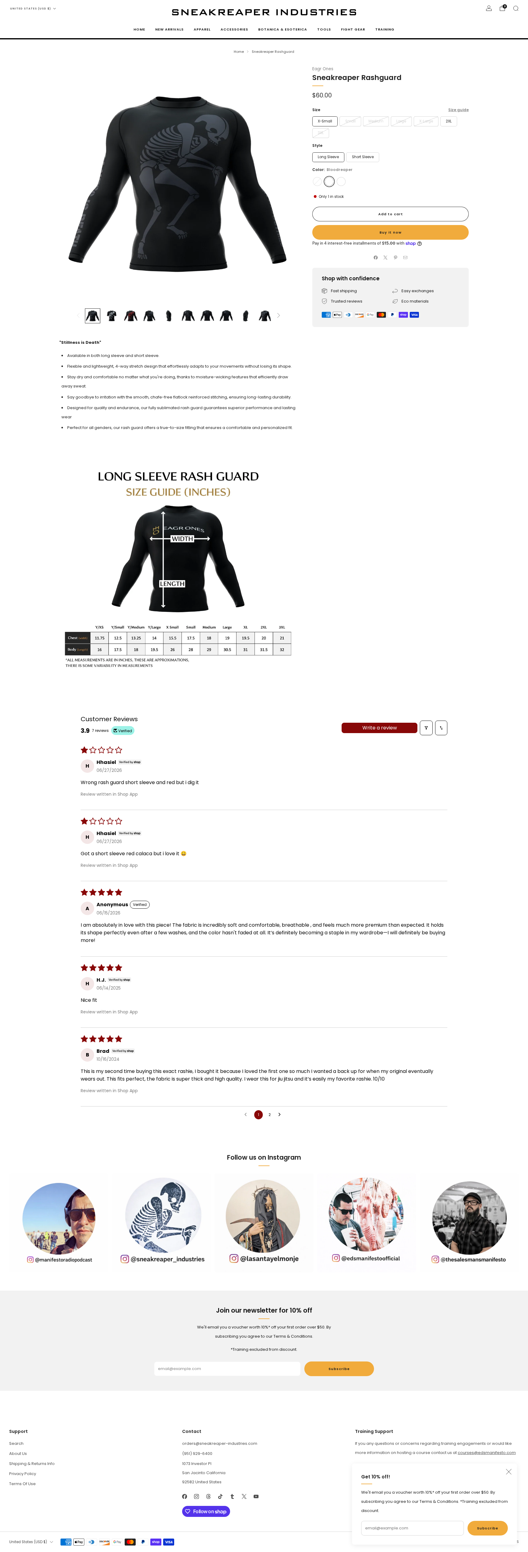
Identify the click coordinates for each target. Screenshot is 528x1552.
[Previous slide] (71, 183)
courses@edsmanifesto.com (487, 1453)
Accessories (234, 29)
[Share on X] (386, 258)
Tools (324, 29)
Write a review (379, 727)
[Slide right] (278, 316)
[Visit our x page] (244, 1496)
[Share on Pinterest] (396, 258)
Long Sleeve (328, 156)
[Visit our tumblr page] (232, 1496)
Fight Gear (353, 29)
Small (350, 121)
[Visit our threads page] (208, 1496)
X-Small (325, 121)
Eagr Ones (322, 69)
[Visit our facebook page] (184, 1496)
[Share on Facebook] (376, 258)
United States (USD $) (30, 8)
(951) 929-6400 (197, 1453)
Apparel (202, 29)
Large (401, 121)
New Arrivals (169, 29)
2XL (449, 121)
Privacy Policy (22, 1474)
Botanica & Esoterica (282, 29)
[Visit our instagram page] (196, 1496)
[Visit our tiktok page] (220, 1496)
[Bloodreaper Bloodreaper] (329, 181)
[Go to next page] (281, 1114)
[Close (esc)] (509, 1471)
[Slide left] (78, 316)
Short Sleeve (363, 156)
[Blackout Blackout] (317, 181)
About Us (18, 1453)
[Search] (516, 8)
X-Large (426, 121)
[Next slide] (285, 183)
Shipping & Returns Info (32, 1464)
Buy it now (391, 232)
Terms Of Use (22, 1484)
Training (384, 29)
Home (139, 29)
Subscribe (487, 1528)
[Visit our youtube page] (256, 1496)
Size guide (458, 109)
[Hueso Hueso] (341, 181)
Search (16, 1443)
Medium (376, 121)
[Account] (489, 8)
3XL (321, 132)
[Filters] (426, 728)
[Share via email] (405, 258)
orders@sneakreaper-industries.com (219, 1443)
